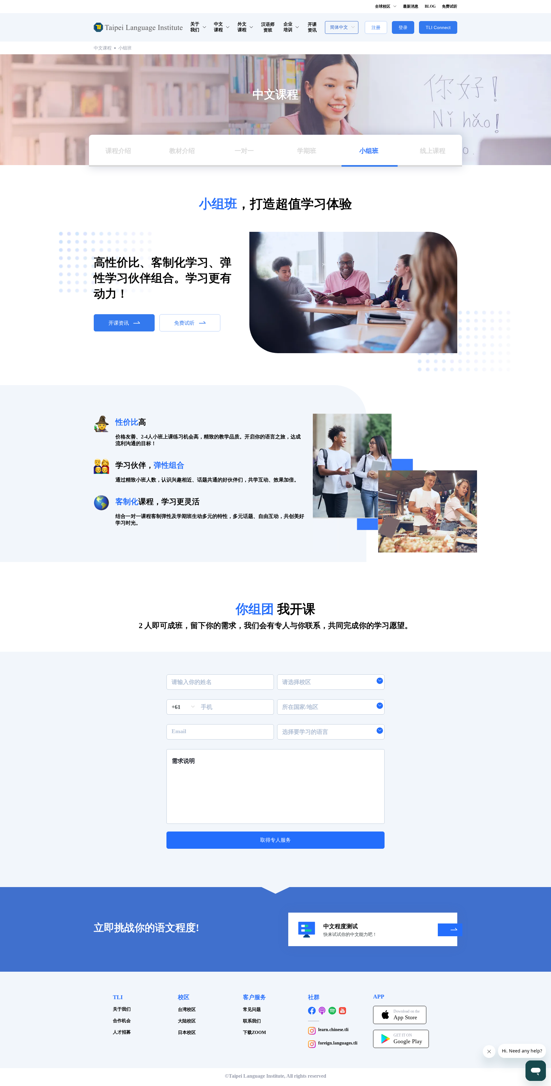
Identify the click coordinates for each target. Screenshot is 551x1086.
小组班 (125, 48)
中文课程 (103, 48)
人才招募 (122, 1032)
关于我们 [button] (194, 27)
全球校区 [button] (383, 6)
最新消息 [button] (410, 6)
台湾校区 (187, 1009)
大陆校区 (187, 1021)
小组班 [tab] (368, 150)
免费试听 (449, 6)
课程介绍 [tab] (118, 150)
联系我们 (252, 1021)
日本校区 (187, 1032)
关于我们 (122, 1009)
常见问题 (252, 1009)
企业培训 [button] (287, 27)
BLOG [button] (430, 6)
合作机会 (122, 1020)
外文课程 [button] (242, 27)
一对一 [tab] (244, 150)
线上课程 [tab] (432, 150)
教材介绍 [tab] (182, 150)
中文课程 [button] (218, 27)
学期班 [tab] (306, 150)
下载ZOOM (254, 1032)
